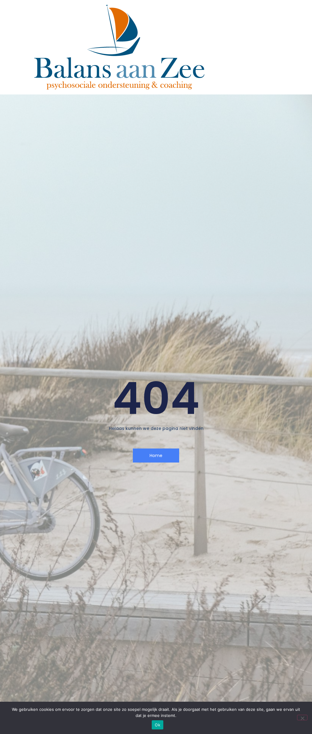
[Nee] (302, 717)
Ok (157, 724)
